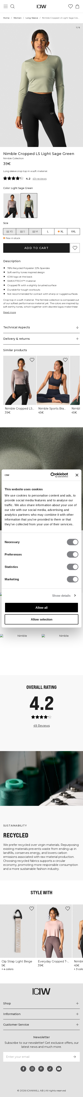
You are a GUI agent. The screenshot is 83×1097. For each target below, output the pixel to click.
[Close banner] (77, 475)
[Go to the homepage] (41, 6)
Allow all (41, 607)
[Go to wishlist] (70, 6)
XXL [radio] (73, 231)
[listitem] (11, 205)
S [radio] (24, 231)
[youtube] (59, 1069)
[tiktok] (50, 1069)
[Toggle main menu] (5, 6)
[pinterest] (41, 1069)
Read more (9, 312)
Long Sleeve (32, 18)
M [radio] (37, 231)
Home (6, 18)
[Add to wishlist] (32, 360)
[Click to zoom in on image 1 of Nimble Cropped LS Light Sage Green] (41, 85)
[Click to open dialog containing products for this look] (20, 654)
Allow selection (41, 619)
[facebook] (23, 1069)
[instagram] (32, 1069)
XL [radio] (61, 231)
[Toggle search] (12, 6)
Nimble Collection (13, 158)
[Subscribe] (75, 1057)
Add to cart (36, 248)
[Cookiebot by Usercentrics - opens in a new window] (51, 475)
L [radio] (48, 231)
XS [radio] (11, 231)
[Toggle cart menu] (77, 6)
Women (17, 18)
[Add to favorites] (75, 248)
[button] (41, 338)
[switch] (72, 554)
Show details (61, 595)
